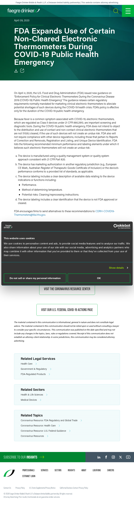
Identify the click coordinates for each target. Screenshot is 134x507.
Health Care (26, 363)
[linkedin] (98, 457)
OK (99, 278)
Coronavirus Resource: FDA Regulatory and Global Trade (49, 420)
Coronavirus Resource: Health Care (38, 425)
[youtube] (128, 457)
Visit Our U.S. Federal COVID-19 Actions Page (67, 310)
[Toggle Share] (22, 70)
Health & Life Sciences (32, 394)
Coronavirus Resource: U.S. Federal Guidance (43, 430)
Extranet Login (28, 476)
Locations (97, 470)
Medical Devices (29, 399)
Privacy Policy (20, 487)
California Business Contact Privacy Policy (74, 487)
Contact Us (7, 487)
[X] (120, 457)
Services (44, 470)
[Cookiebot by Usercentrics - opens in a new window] (116, 226)
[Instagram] (113, 457)
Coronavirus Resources (32, 435)
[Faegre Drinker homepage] (23, 10)
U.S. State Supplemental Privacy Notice (42, 487)
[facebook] (106, 457)
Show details (116, 267)
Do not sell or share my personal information (35, 278)
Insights (71, 470)
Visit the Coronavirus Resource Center (67, 289)
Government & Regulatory (34, 368)
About (83, 470)
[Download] (16, 70)
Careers (110, 470)
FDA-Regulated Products (33, 374)
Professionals (28, 470)
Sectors (58, 470)
